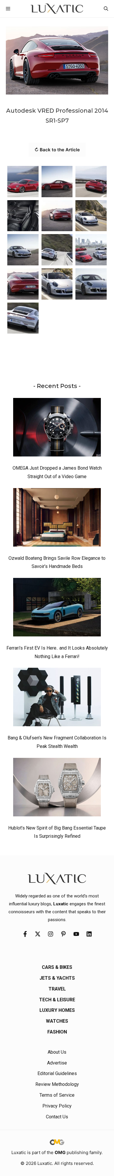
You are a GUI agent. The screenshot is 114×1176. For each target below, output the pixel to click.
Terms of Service (57, 1095)
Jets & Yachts (57, 978)
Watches (57, 1021)
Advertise (57, 1063)
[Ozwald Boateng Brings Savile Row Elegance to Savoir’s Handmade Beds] (57, 519)
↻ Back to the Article (57, 149)
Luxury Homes (57, 1010)
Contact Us (57, 1117)
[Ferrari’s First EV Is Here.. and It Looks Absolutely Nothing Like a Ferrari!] (57, 608)
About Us (57, 1052)
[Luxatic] (57, 9)
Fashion (57, 1032)
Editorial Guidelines (57, 1073)
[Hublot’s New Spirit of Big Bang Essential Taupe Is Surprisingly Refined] (57, 788)
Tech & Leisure (57, 999)
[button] (106, 9)
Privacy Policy (57, 1106)
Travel (57, 989)
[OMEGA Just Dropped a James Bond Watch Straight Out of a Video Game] (57, 428)
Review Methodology (57, 1084)
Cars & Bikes (57, 967)
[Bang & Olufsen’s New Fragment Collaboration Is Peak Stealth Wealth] (57, 698)
